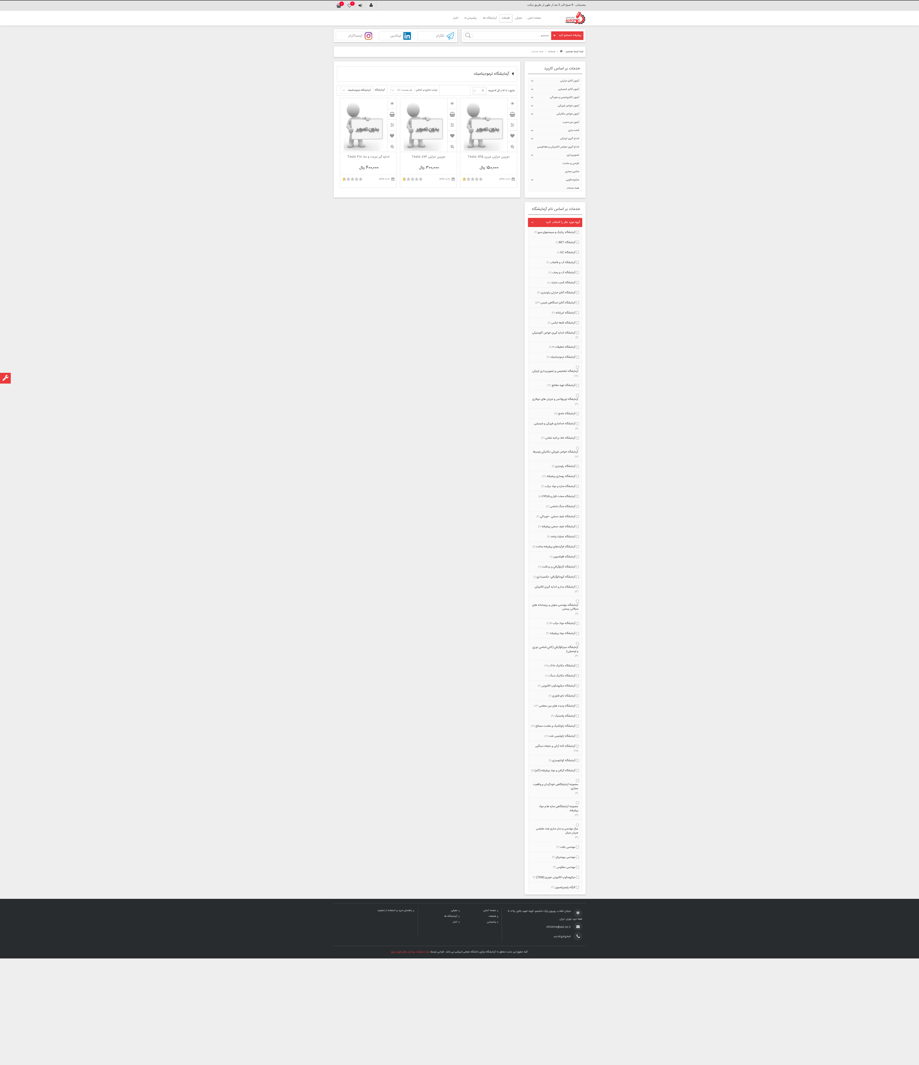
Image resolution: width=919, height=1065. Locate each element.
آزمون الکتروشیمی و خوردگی (564, 97)
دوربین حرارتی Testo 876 (428, 157)
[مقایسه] (512, 125)
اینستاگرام (355, 36)
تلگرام (440, 36)
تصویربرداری (573, 155)
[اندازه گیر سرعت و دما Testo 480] (392, 103)
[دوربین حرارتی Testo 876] (452, 103)
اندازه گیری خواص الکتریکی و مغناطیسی (558, 147)
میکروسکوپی (572, 180)
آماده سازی (573, 130)
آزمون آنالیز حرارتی (569, 81)
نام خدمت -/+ (404, 90)
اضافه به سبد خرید (512, 114)
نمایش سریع (512, 146)
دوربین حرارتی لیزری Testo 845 (489, 157)
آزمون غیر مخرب (571, 122)
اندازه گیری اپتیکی (569, 138)
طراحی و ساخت (571, 163)
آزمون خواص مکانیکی (568, 114)
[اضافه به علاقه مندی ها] (512, 135)
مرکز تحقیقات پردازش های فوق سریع (410, 952)
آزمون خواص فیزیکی (568, 106)
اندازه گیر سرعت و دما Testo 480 (368, 157)
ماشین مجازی (572, 172)
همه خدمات (573, 188)
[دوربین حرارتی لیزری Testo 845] (512, 103)
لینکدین (395, 36)
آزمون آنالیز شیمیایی (568, 89)
